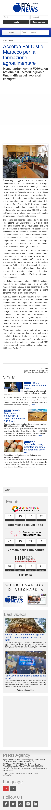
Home (5, 41)
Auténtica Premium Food (25, 524)
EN (6, 788)
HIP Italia (25, 575)
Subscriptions (20, 774)
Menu (11, 32)
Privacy (36, 774)
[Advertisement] (25, 117)
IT (13, 788)
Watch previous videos (25, 690)
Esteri (11, 41)
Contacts (29, 774)
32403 (11, 770)
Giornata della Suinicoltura (25, 550)
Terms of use (7, 775)
